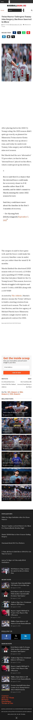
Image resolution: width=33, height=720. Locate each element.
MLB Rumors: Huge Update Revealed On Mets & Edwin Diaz (20, 571)
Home (2, 10)
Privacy (5, 699)
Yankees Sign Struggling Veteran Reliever (15, 412)
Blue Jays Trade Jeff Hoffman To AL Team (15, 463)
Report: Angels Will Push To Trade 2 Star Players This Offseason (20, 613)
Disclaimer (6, 701)
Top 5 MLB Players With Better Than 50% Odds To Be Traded (15, 479)
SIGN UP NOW (16, 372)
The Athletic (17, 296)
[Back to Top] (16, 717)
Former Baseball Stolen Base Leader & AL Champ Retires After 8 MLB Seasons (20, 687)
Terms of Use (7, 703)
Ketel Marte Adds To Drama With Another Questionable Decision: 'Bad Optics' (20, 594)
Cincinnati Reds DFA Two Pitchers (13, 543)
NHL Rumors (15, 394)
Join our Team (8, 697)
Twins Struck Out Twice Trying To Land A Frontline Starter (15, 445)
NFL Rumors (13, 392)
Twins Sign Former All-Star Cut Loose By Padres (15, 428)
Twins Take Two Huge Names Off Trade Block (16, 496)
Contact (5, 696)
